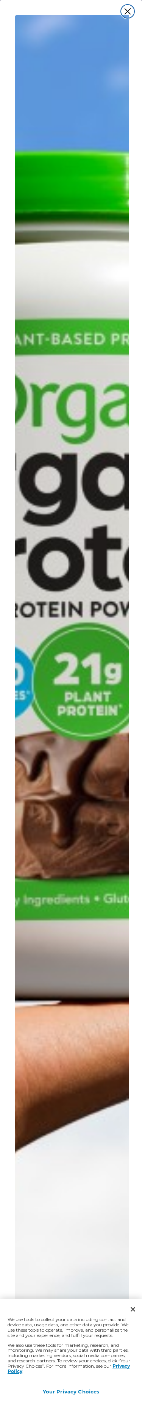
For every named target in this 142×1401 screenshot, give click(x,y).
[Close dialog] (127, 11)
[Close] (133, 1309)
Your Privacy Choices (71, 1391)
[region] (71, 1350)
